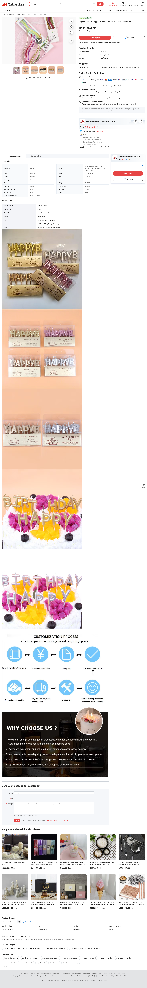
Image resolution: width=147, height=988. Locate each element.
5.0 (120, 159)
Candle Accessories (115, 926)
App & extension (121, 10)
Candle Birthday (42, 14)
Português (40, 976)
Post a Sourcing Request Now (57, 820)
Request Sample (114, 42)
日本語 (95, 976)
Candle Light (21, 948)
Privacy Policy (103, 980)
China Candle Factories (11, 958)
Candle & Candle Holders (23, 14)
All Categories (9, 10)
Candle (34, 14)
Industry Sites (86, 973)
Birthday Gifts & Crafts (36, 948)
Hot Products (24, 973)
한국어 (90, 976)
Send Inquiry (95, 38)
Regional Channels (97, 973)
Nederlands (77, 976)
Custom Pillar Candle (89, 958)
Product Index (108, 973)
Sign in (143, 5)
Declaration (94, 980)
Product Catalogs (30, 922)
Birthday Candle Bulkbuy (70, 963)
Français (47, 976)
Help (109, 10)
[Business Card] (142, 165)
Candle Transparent (77, 948)
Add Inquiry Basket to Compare (39, 77)
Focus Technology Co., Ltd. (60, 980)
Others (111, 930)
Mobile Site (117, 973)
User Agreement (84, 980)
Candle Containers (7, 930)
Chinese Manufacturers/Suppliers (50, 973)
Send (17, 820)
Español (33, 976)
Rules (143, 10)
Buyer (99, 10)
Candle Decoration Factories (50, 958)
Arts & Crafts (11, 14)
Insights (124, 973)
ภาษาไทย (106, 976)
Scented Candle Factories (71, 958)
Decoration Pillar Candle (123, 958)
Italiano (64, 976)
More (4, 966)
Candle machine (7, 926)
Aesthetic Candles (92, 948)
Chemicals (77, 930)
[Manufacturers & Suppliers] (13, 4)
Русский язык (55, 976)
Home (3, 14)
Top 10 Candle (41, 963)
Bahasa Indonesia (129, 976)
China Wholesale (65, 973)
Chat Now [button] (130, 38)
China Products (34, 973)
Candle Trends (54, 963)
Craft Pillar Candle (106, 958)
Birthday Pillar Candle (26, 963)
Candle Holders (8, 948)
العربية (84, 976)
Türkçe (112, 976)
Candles (76, 926)
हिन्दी (100, 976)
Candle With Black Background (56, 948)
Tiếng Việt (119, 976)
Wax (39, 926)
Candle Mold (42, 930)
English (27, 976)
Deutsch (70, 976)
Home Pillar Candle (9, 963)
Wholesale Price (76, 973)
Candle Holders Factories (30, 958)
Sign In (82, 147)
